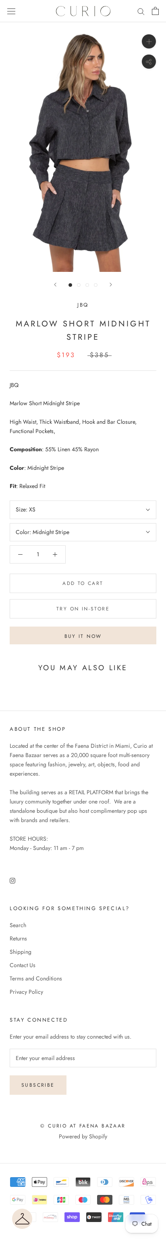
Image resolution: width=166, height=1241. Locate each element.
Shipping (20, 952)
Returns (18, 938)
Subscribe (38, 1085)
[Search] (141, 11)
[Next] (111, 284)
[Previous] (55, 284)
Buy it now (83, 636)
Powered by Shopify (83, 1136)
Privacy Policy (26, 992)
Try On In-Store (83, 608)
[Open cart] (155, 11)
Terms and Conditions (36, 978)
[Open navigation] (11, 11)
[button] (22, 1219)
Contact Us (22, 965)
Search (18, 925)
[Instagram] (12, 880)
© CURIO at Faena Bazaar (82, 1126)
